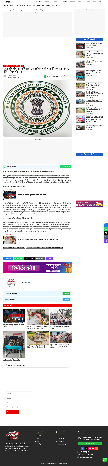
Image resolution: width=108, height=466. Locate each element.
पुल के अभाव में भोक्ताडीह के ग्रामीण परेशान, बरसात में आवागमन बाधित (36, 347)
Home (6, 5)
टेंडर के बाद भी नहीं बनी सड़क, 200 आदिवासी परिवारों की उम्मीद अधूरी (94, 109)
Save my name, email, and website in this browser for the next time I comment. (34, 407)
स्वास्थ (94, 2)
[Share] (106, 241)
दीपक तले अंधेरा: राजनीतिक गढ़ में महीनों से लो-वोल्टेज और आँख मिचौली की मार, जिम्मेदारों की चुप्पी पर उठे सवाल (94, 118)
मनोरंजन (72, 2)
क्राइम (79, 2)
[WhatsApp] (106, 229)
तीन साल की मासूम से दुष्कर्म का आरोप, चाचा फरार (13, 325)
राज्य (55, 2)
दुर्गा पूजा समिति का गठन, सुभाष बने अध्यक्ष (60, 327)
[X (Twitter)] (106, 233)
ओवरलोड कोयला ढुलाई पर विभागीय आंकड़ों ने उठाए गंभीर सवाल (94, 101)
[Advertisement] (37, 25)
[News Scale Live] (7, 2)
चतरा (8, 65)
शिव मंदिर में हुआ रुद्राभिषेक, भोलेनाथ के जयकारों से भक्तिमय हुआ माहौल (38, 327)
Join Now (67, 167)
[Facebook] (106, 225)
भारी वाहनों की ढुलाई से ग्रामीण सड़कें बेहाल (94, 126)
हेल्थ (53, 5)
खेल (34, 5)
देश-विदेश (39, 2)
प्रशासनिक (18, 65)
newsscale (12, 76)
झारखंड (47, 2)
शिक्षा (88, 2)
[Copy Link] (106, 237)
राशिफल (58, 5)
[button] (100, 2)
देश (8, 10)
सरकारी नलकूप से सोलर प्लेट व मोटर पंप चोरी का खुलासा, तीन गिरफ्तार (14, 360)
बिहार (11, 5)
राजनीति (65, 2)
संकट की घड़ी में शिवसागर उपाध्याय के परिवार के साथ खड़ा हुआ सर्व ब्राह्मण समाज (60, 346)
